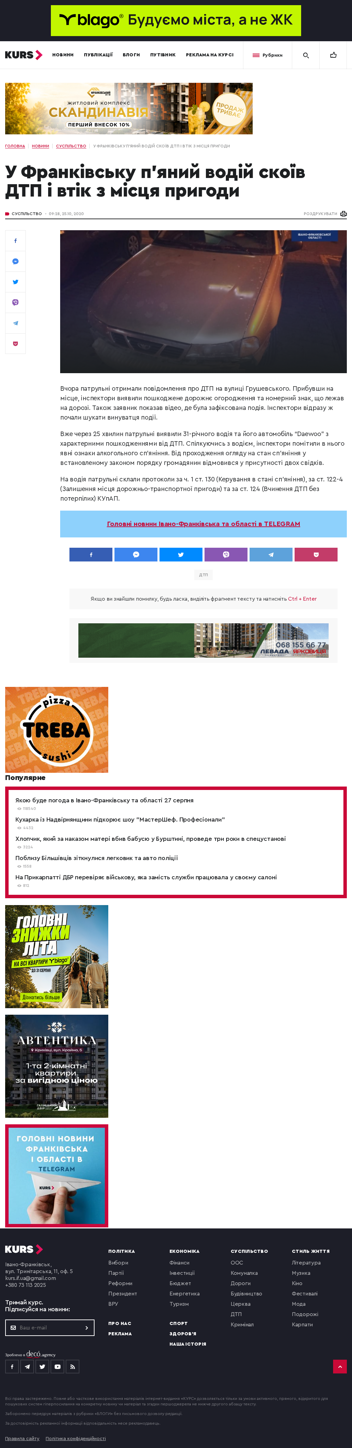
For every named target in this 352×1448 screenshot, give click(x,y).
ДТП (203, 575)
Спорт (178, 1323)
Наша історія (187, 1344)
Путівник (163, 55)
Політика (121, 1251)
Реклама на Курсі (209, 55)
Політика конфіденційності (76, 1438)
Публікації (98, 55)
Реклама (120, 1334)
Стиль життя (311, 1251)
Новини (63, 55)
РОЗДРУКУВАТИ (320, 214)
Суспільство (27, 214)
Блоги (131, 55)
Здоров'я (182, 1334)
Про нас (119, 1323)
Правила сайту (22, 1438)
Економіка (184, 1251)
